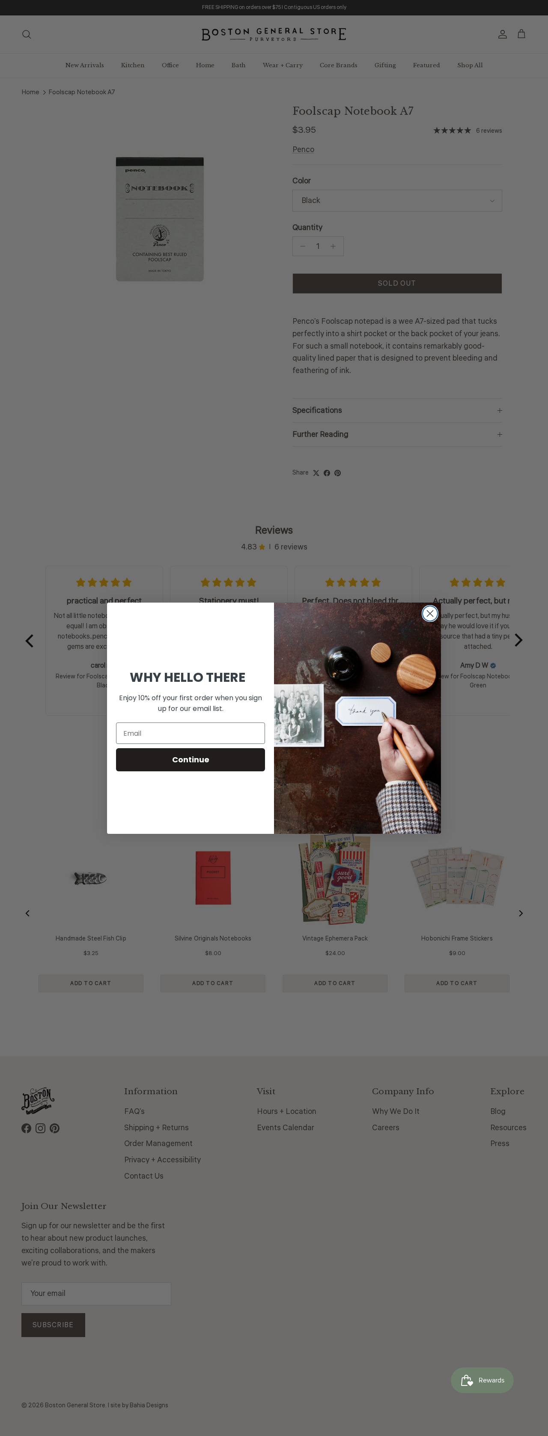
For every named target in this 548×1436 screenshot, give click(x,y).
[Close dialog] (430, 613)
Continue (190, 759)
